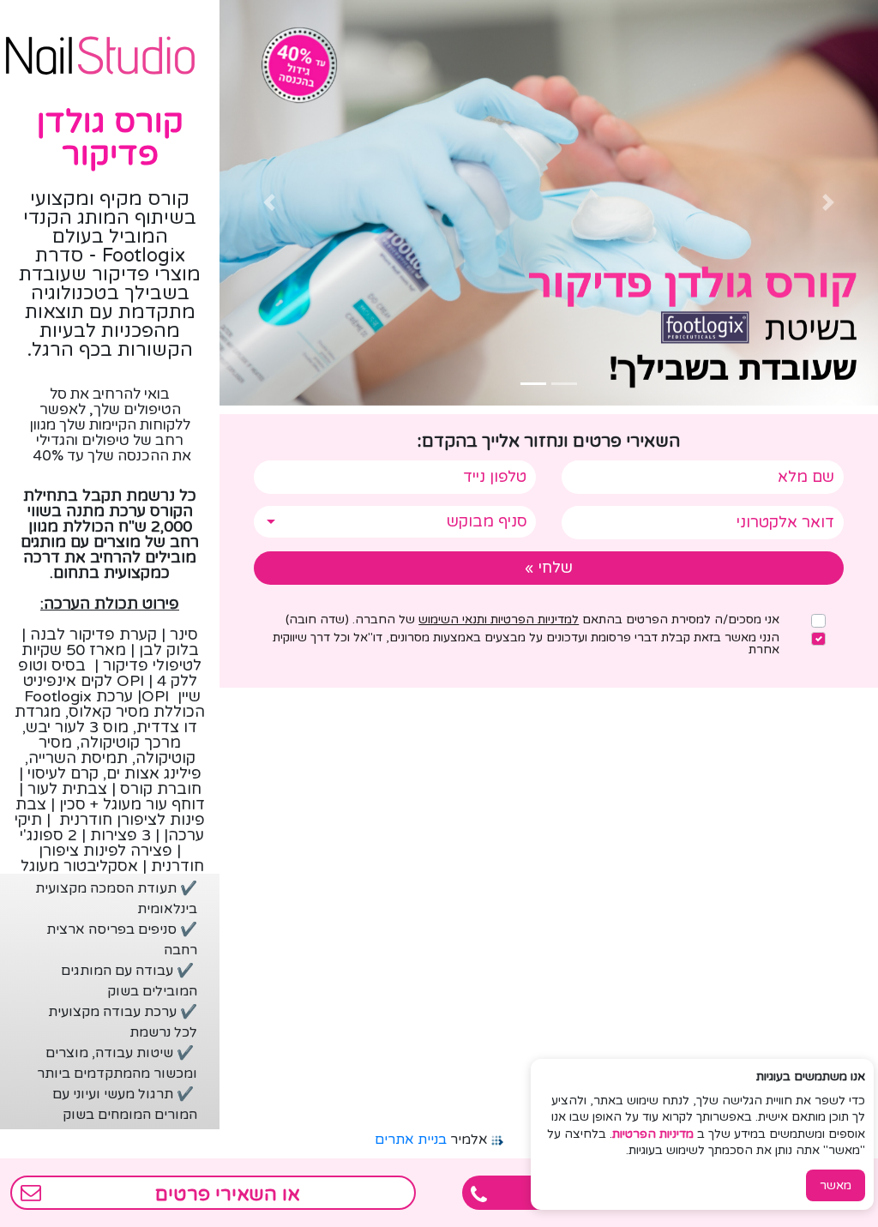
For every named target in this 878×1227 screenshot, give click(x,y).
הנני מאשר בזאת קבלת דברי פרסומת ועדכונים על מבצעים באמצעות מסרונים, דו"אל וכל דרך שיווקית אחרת (526, 644)
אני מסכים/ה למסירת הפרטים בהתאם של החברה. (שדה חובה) (532, 620)
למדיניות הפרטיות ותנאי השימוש (498, 619)
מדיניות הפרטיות (653, 1134)
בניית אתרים (411, 1139)
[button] (828, 203)
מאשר (835, 1185)
